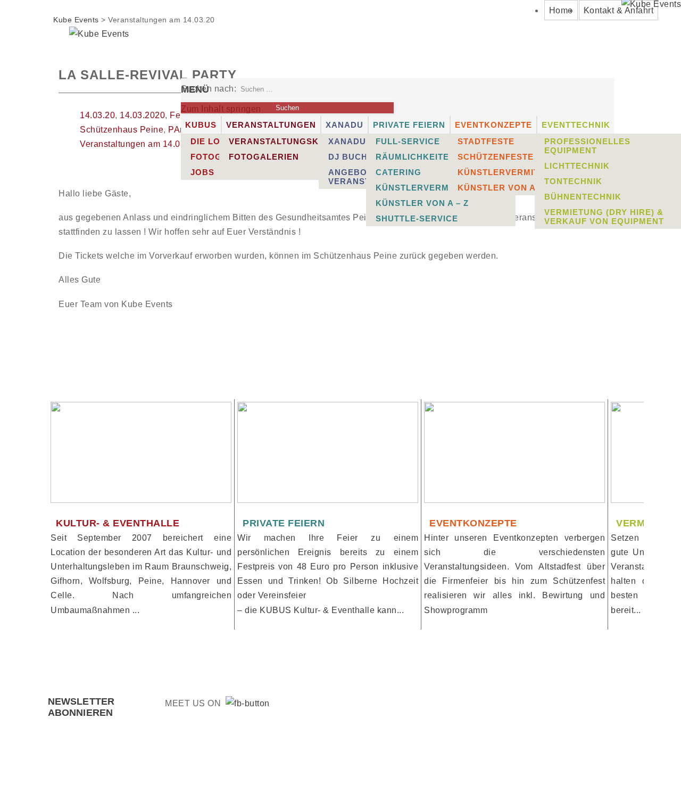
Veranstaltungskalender (295, 141)
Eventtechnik (576, 124)
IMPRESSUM (507, 765)
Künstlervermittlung (431, 187)
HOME (373, 765)
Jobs (202, 172)
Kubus (201, 124)
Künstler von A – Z (422, 203)
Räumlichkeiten (415, 156)
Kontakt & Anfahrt (619, 10)
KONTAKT (434, 765)
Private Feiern (409, 124)
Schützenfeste (496, 156)
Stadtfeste (486, 141)
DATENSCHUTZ (590, 765)
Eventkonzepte (493, 124)
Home (561, 10)
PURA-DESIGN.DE (277, 765)
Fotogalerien (264, 156)
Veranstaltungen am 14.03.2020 (144, 143)
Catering (398, 172)
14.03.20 (97, 115)
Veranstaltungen (271, 124)
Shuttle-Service (417, 218)
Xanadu (344, 124)
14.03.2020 (142, 115)
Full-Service (408, 141)
